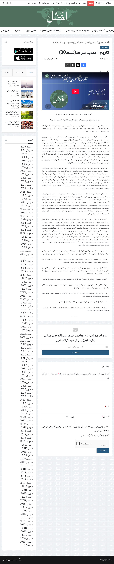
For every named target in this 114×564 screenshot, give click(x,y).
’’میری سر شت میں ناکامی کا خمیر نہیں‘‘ (13, 82)
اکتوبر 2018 (26, 473)
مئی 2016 (27, 528)
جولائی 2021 (26, 358)
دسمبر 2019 (26, 424)
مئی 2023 (27, 282)
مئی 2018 (27, 490)
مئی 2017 (27, 511)
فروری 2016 (26, 538)
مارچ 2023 (26, 289)
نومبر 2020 (26, 386)
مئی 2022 (27, 324)
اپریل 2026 (26, 161)
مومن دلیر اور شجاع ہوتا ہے (13, 92)
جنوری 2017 (26, 525)
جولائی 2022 (26, 317)
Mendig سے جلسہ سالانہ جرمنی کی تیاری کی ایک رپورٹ (12, 103)
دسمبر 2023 (26, 258)
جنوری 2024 (26, 254)
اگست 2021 (26, 355)
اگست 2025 (26, 188)
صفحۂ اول (102, 43)
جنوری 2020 (26, 421)
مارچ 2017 (26, 518)
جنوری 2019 (26, 462)
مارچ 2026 (26, 164)
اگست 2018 (26, 480)
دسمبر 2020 (26, 383)
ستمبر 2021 (26, 351)
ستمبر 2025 (26, 185)
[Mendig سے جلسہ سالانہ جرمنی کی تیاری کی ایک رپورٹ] (27, 104)
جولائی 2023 (26, 275)
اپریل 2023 (26, 285)
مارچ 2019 (26, 455)
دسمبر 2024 (26, 216)
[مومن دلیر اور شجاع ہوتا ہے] (27, 94)
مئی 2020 (27, 407)
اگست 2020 (26, 396)
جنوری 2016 (26, 542)
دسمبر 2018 (26, 466)
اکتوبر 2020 (26, 389)
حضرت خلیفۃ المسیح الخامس (78, 31)
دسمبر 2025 (26, 175)
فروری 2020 (26, 417)
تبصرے (7, 72)
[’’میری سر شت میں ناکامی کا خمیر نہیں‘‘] (27, 84)
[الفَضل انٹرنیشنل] (57, 16)
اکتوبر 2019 (26, 431)
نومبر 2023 (26, 261)
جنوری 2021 (26, 379)
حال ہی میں (19, 72)
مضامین (18, 31)
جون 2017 (27, 507)
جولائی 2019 (26, 441)
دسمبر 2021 (26, 341)
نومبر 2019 (26, 428)
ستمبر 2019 (26, 435)
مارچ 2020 (26, 414)
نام (107, 407)
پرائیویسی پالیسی (9, 560)
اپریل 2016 (26, 532)
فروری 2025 (26, 209)
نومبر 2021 (26, 344)
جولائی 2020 (26, 400)
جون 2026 (27, 154)
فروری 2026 (26, 168)
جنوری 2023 (26, 296)
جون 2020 (27, 403)
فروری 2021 (26, 376)
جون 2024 (27, 237)
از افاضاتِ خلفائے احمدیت (50, 31)
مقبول (31, 72)
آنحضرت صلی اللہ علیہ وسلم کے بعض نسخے (12, 123)
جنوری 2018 (26, 504)
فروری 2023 (26, 292)
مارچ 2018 (26, 497)
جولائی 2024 (26, 233)
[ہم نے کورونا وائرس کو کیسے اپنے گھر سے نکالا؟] (27, 115)
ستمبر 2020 (26, 393)
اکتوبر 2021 (26, 348)
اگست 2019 (26, 438)
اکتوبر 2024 (26, 223)
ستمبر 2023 (26, 268)
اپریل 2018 (26, 493)
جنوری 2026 (26, 171)
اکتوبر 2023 (26, 265)
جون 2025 (27, 195)
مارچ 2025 (26, 206)
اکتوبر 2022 (26, 306)
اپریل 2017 (26, 514)
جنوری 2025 (26, 213)
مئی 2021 (27, 365)
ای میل (105, 417)
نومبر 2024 (26, 220)
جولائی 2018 (26, 483)
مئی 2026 (27, 157)
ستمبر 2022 (26, 310)
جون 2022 (27, 320)
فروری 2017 (26, 521)
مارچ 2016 (26, 535)
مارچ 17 (28, 545)
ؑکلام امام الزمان (98, 31)
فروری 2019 (26, 459)
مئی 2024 (27, 240)
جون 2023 (27, 279)
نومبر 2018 (26, 469)
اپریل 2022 (26, 327)
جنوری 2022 (26, 337)
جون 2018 (27, 487)
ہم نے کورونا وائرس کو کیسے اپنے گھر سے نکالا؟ (12, 113)
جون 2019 (27, 445)
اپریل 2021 (26, 369)
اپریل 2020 (26, 410)
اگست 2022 (26, 313)
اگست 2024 (26, 230)
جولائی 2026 (26, 150)
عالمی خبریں (31, 31)
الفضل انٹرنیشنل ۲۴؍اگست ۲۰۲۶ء (72, 3)
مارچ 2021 (26, 372)
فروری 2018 (26, 500)
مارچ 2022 (26, 331)
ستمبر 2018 (26, 476)
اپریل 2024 (26, 244)
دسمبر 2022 (26, 299)
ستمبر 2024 (26, 227)
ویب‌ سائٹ (69, 417)
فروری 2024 (26, 251)
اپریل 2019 (26, 452)
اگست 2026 (26, 147)
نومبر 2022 (26, 303)
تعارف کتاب (84, 43)
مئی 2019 (27, 448)
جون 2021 (27, 362)
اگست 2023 (26, 272)
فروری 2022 (26, 334)
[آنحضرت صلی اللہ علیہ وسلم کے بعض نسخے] (27, 125)
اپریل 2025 (26, 202)
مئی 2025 (27, 199)
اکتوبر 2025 (26, 181)
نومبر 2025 (26, 178)
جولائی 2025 (26, 192)
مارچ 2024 (26, 247)
